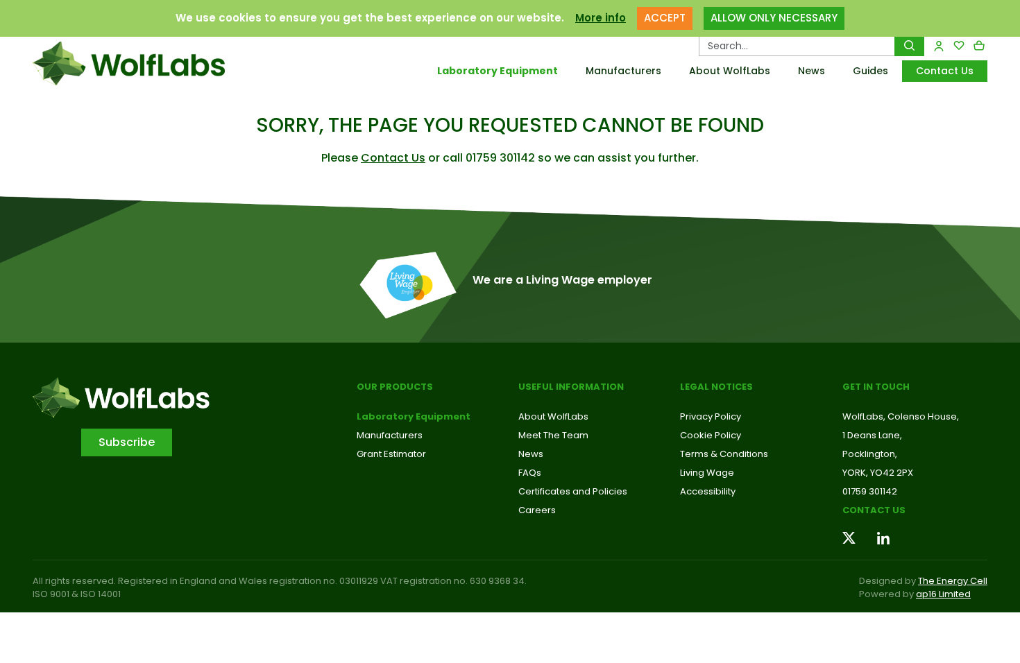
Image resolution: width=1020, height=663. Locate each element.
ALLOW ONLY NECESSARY (774, 17)
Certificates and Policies (572, 491)
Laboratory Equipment (497, 71)
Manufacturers (623, 71)
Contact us (874, 510)
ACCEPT (665, 17)
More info (600, 17)
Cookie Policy (710, 435)
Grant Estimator (391, 453)
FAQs (529, 472)
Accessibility (708, 491)
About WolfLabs (729, 71)
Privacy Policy (710, 416)
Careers (537, 510)
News (811, 71)
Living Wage (707, 472)
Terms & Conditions (724, 453)
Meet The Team (553, 435)
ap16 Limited (943, 594)
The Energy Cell (952, 580)
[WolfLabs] (146, 63)
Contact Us (945, 71)
